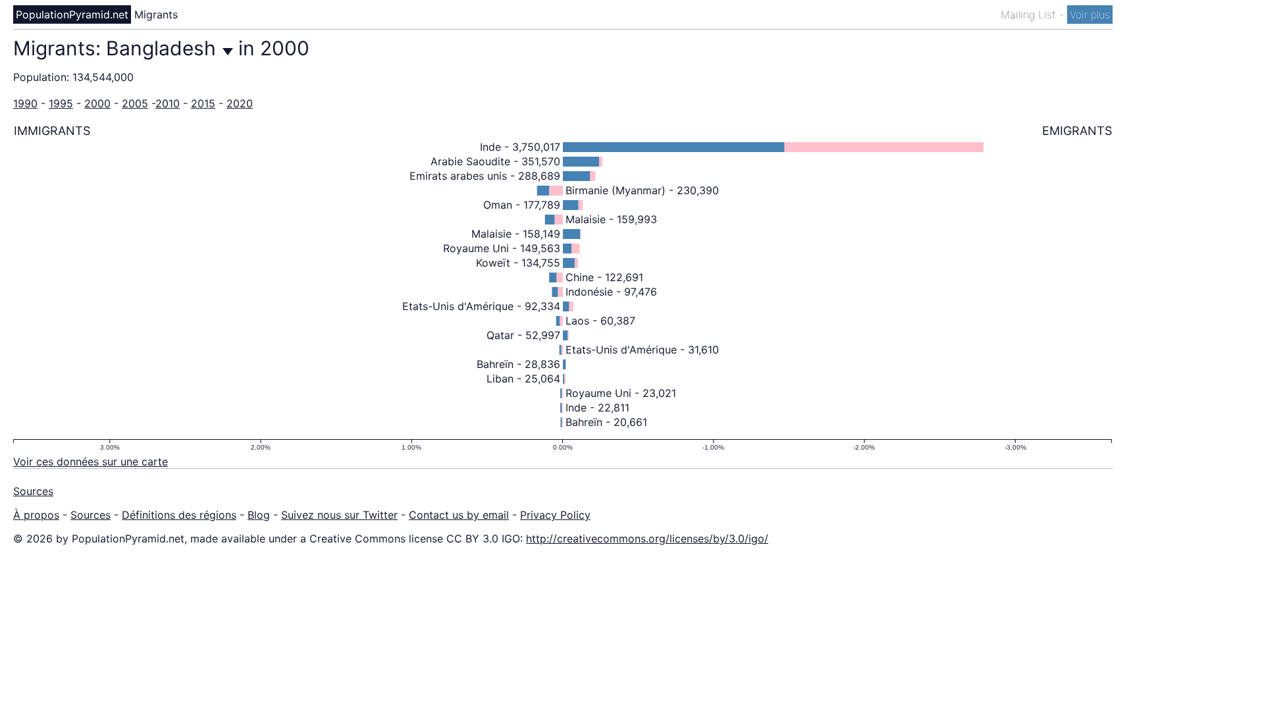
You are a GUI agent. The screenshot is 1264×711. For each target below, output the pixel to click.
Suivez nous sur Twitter (339, 514)
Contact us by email (459, 514)
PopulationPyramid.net (72, 14)
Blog (259, 514)
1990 (25, 103)
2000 (97, 103)
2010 (167, 103)
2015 (203, 103)
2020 (239, 103)
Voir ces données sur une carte (90, 461)
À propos (36, 514)
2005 (135, 103)
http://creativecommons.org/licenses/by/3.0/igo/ (647, 538)
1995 (61, 103)
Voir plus (1090, 14)
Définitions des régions (179, 514)
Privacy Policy (555, 514)
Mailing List (1030, 14)
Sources (33, 491)
